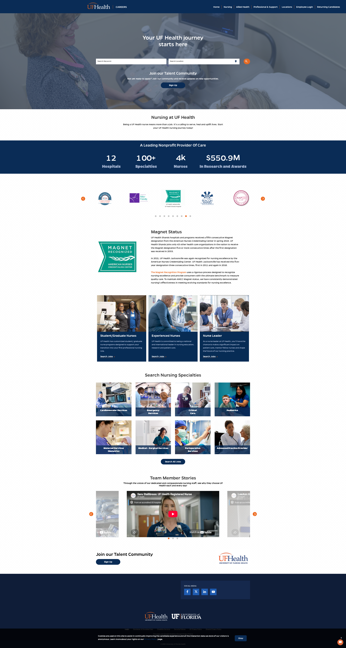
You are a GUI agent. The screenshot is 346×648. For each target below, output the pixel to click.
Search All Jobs (173, 461)
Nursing (228, 7)
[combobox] (131, 61)
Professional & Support (266, 7)
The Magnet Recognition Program (168, 272)
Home (216, 7)
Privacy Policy (150, 639)
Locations (287, 7)
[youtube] (213, 592)
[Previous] (83, 199)
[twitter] (196, 592)
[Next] (263, 199)
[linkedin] (204, 592)
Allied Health (242, 7)
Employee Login (304, 7)
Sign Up (173, 85)
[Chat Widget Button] (340, 642)
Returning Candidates (328, 7)
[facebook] (187, 592)
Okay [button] (240, 638)
